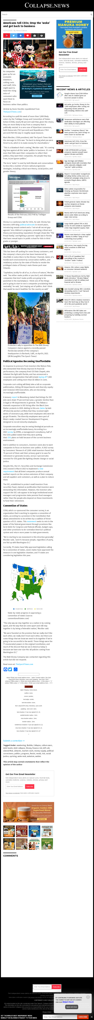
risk (43, 753)
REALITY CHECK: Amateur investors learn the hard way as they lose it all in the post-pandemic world (77, 302)
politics (17, 753)
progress (25, 753)
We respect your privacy (35, 997)
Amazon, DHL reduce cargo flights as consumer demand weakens (76, 268)
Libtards (17, 751)
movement (31, 521)
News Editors (21, 31)
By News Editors (77, 137)
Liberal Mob (8, 751)
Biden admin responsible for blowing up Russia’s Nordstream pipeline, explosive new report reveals (76, 192)
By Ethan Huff (76, 169)
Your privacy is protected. (13, 793)
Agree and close (71, 1007)
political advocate (27, 225)
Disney (29, 748)
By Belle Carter (77, 241)
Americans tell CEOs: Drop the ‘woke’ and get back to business (76, 142)
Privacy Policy (47, 1012)
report (14, 397)
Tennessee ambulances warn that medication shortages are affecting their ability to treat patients (77, 122)
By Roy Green (77, 252)
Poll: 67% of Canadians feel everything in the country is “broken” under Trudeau (74, 258)
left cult (46, 748)
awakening (21, 745)
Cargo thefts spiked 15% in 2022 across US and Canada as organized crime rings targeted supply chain (77, 226)
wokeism (30, 756)
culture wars (47, 745)
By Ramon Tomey (77, 115)
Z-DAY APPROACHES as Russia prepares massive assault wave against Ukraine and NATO (75, 152)
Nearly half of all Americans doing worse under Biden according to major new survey (77, 215)
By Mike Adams (77, 156)
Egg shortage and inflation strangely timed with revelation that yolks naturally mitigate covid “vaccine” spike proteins (77, 164)
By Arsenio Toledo (78, 263)
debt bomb (8, 748)
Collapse (37, 745)
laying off (43, 377)
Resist (32, 753)
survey (10, 432)
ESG (9, 437)
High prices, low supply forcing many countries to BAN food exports (75, 247)
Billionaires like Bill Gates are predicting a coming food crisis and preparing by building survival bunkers (77, 314)
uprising (13, 756)
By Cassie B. (76, 100)
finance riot (37, 748)
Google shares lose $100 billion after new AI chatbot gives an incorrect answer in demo (76, 96)
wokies (38, 756)
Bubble (30, 745)
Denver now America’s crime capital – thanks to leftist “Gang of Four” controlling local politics (77, 237)
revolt (38, 753)
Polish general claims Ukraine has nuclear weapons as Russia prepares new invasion (76, 204)
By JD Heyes (76, 184)
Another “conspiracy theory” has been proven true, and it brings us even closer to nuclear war (77, 132)
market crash (27, 751)
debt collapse (19, 748)
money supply (40, 751)
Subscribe (83, 1017)
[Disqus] (28, 887)
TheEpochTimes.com (12, 112)
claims (42, 408)
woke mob (22, 756)
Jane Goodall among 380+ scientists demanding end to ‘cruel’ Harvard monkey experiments (77, 291)
